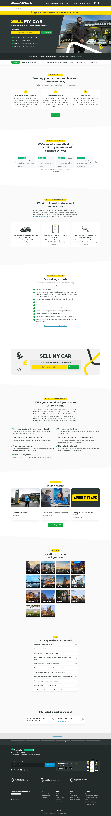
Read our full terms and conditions (55, 326)
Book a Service (63, 742)
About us (58, 793)
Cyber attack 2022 (75, 799)
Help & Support (18, 742)
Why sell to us (94, 62)
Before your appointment (78, 62)
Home (12, 8)
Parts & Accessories (93, 742)
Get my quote (46, 32)
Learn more (61, 765)
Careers (33, 742)
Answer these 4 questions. (66, 810)
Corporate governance (91, 797)
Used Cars (78, 742)
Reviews (41, 62)
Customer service (45, 795)
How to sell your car (29, 62)
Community (59, 799)
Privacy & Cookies (75, 797)
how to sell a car (40, 216)
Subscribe (50, 764)
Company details (89, 801)
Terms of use (73, 795)
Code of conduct (89, 804)
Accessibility (44, 797)
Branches (68, 3)
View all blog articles (55, 525)
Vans (61, 3)
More (89, 3)
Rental (75, 3)
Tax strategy (88, 799)
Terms (71, 793)
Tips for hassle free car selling (57, 62)
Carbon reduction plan (91, 803)
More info (76, 12)
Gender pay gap (89, 793)
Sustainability (59, 801)
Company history (60, 797)
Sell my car (54, 3)
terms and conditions (57, 736)
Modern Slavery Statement (92, 795)
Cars (47, 3)
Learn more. (37, 754)
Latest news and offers (18, 762)
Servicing (82, 3)
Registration (15, 29)
